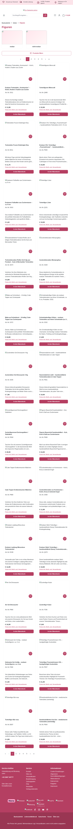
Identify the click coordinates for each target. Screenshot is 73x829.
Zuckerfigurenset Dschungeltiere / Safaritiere (16, 433)
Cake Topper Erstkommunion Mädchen (18, 490)
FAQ (27, 784)
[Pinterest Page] (46, 810)
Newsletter (29, 786)
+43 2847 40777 (7, 777)
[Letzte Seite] (49, 59)
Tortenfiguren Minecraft (47, 87)
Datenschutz (54, 781)
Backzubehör (18, 816)
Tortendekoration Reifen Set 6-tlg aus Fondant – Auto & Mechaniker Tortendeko (19, 261)
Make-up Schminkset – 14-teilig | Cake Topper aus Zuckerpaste (18, 318)
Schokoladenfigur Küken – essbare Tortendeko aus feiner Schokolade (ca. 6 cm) (53, 318)
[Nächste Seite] (45, 59)
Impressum (53, 786)
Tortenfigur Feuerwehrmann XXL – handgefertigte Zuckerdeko (51, 663)
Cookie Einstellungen (57, 771)
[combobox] (27, 15)
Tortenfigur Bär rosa (12, 719)
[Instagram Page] (38, 810)
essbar (12, 46)
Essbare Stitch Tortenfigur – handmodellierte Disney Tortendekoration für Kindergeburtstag (53, 548)
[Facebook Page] (34, 810)
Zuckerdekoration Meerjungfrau (50, 260)
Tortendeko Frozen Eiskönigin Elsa (17, 145)
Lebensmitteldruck (30, 816)
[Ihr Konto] (59, 15)
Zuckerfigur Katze (45, 605)
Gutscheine (42, 816)
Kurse (50, 816)
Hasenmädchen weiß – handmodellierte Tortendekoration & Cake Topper (52, 376)
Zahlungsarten (30, 781)
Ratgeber (53, 783)
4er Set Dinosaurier (11, 605)
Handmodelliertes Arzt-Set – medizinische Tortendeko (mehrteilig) (53, 720)
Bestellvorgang (31, 779)
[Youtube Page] (42, 810)
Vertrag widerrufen (32, 789)
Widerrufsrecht (55, 778)
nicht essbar (36, 46)
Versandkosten (31, 776)
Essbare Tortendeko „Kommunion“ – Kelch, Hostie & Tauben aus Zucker (17, 88)
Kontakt (28, 771)
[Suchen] (45, 15)
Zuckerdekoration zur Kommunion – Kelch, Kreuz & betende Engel (51, 491)
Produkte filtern (37, 53)
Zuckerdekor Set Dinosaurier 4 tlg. (16, 375)
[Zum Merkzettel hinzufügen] (30, 79)
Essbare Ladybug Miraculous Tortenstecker (15, 548)
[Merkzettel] (55, 15)
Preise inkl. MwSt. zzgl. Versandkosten (16, 109)
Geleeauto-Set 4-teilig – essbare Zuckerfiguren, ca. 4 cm (15, 663)
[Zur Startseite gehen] (36, 10)
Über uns (29, 774)
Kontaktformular (7, 786)
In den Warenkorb (19, 114)
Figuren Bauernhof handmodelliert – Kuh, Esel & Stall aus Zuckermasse (53, 433)
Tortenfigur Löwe (45, 202)
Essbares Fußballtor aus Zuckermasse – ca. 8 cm (18, 203)
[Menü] (4, 15)
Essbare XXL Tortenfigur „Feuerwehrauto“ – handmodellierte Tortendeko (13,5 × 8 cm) (51, 146)
